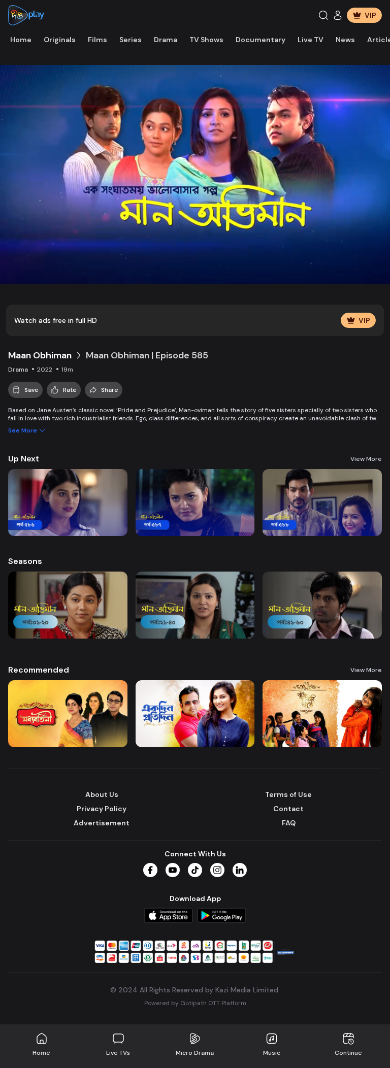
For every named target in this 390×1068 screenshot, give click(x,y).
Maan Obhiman (40, 355)
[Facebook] (150, 870)
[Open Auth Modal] (338, 15)
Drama (165, 39)
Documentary (260, 39)
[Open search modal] (323, 15)
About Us (101, 794)
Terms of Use (288, 794)
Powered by (195, 1003)
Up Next (23, 458)
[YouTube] (173, 870)
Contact (288, 808)
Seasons (25, 561)
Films (97, 39)
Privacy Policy (101, 808)
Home (20, 39)
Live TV (310, 39)
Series (130, 39)
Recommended (38, 669)
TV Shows (206, 39)
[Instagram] (217, 870)
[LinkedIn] (240, 870)
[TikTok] (195, 870)
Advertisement (101, 822)
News (345, 39)
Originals (60, 39)
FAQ (289, 822)
